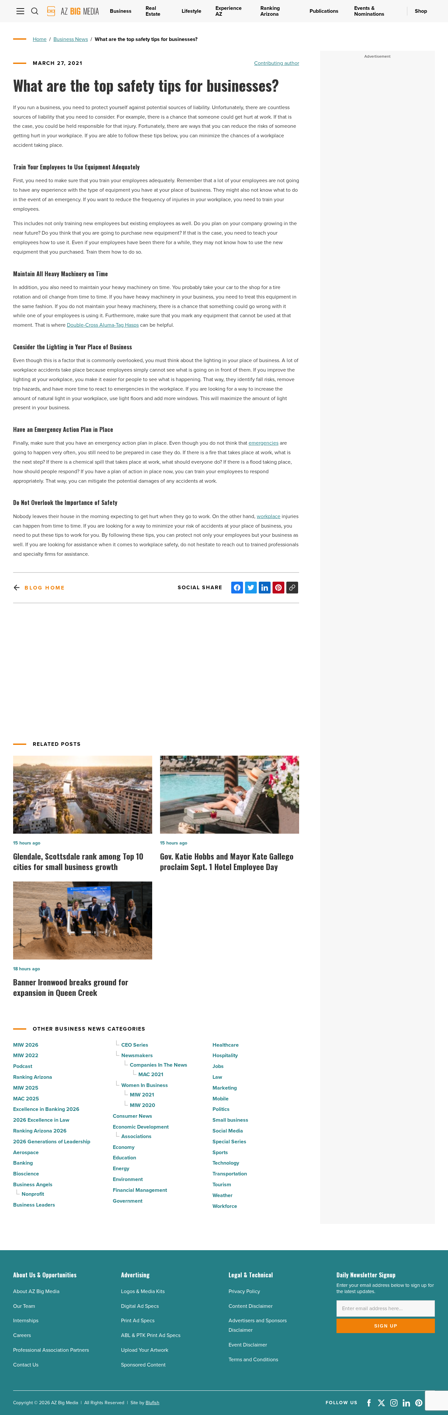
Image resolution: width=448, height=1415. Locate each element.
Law (217, 1077)
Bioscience (26, 1173)
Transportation (230, 1173)
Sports (220, 1152)
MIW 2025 (25, 1088)
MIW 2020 (142, 1105)
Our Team (24, 1306)
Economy (123, 1147)
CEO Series (134, 1045)
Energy (121, 1168)
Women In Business (144, 1085)
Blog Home (45, 587)
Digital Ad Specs (140, 1306)
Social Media (228, 1130)
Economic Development (141, 1127)
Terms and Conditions (253, 1359)
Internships (25, 1320)
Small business (230, 1120)
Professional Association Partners (51, 1350)
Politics (221, 1109)
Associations (136, 1136)
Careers (22, 1335)
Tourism (222, 1184)
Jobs (218, 1066)
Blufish (152, 1402)
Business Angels (32, 1184)
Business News (70, 39)
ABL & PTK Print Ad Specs (150, 1335)
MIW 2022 (25, 1055)
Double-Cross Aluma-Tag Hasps (103, 325)
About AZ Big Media (36, 1291)
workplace (268, 516)
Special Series (229, 1141)
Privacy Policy (244, 1291)
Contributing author (276, 63)
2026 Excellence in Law (41, 1120)
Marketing (225, 1088)
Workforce (225, 1206)
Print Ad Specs (137, 1320)
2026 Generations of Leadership (51, 1141)
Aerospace (26, 1152)
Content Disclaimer (251, 1306)
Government (127, 1201)
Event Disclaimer (248, 1344)
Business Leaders (34, 1205)
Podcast (22, 1066)
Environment (128, 1179)
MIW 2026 (25, 1045)
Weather (223, 1195)
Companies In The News (158, 1065)
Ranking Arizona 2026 (40, 1130)
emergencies (263, 443)
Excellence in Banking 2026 (46, 1109)
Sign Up (385, 1325)
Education (124, 1157)
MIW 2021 (142, 1094)
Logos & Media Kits (143, 1291)
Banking (23, 1163)
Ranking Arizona (32, 1077)
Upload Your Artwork (144, 1350)
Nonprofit (33, 1194)
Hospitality (225, 1055)
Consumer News (132, 1116)
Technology (226, 1163)
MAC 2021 (150, 1074)
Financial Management (140, 1190)
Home (40, 39)
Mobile (221, 1098)
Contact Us (25, 1364)
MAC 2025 (26, 1098)
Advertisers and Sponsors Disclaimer (258, 1325)
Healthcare (226, 1045)
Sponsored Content (143, 1364)
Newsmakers (137, 1055)
